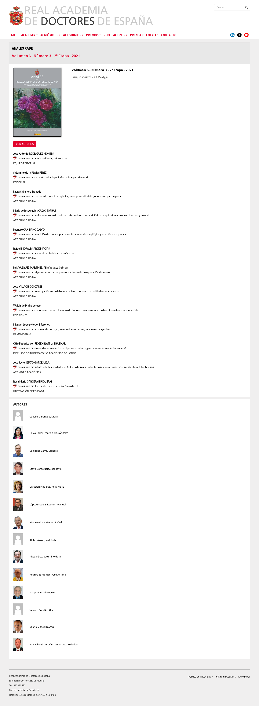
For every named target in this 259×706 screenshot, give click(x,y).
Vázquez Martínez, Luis (43, 592)
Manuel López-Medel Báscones (31, 324)
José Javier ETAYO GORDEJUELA (31, 362)
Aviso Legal (244, 676)
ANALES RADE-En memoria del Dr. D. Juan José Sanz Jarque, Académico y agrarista (63, 329)
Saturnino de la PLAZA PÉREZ (29, 173)
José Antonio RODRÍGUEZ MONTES (33, 154)
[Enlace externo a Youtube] (246, 35)
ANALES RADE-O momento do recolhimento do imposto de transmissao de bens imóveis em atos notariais (77, 310)
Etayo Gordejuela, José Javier (46, 469)
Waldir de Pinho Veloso (27, 305)
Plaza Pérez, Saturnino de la (45, 556)
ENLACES (152, 35)
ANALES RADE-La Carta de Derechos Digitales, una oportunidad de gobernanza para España (69, 196)
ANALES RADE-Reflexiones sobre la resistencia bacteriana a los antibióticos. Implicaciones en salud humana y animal (82, 215)
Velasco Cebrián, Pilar (42, 610)
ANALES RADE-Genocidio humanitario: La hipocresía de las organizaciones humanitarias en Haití (71, 348)
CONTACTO (168, 35)
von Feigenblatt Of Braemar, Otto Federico (54, 644)
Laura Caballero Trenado (27, 192)
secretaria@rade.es (28, 690)
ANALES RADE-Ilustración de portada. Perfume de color (48, 386)
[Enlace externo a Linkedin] (232, 35)
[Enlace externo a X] (239, 35)
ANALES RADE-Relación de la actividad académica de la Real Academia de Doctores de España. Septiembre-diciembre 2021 (86, 367)
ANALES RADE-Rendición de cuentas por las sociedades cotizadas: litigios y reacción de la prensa (71, 234)
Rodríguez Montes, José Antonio (48, 574)
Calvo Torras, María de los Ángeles (49, 433)
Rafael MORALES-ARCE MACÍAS (31, 248)
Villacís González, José (42, 626)
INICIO (14, 35)
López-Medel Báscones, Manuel (48, 504)
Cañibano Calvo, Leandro (44, 451)
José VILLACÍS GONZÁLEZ (27, 286)
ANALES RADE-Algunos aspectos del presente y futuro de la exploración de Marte (63, 272)
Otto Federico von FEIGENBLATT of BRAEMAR (39, 343)
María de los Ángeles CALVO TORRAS (34, 211)
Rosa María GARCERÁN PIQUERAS (32, 381)
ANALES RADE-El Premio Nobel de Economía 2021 (45, 253)
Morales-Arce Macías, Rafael (46, 522)
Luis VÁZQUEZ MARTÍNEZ (27, 267)
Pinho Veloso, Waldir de (43, 540)
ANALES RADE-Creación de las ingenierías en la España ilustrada (53, 177)
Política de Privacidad (199, 676)
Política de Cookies (224, 676)
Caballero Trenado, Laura (44, 416)
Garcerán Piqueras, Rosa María (47, 486)
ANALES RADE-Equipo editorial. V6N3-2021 (42, 158)
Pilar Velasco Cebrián (56, 267)
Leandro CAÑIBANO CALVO (29, 229)
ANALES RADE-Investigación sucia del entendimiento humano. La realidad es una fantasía (68, 291)
